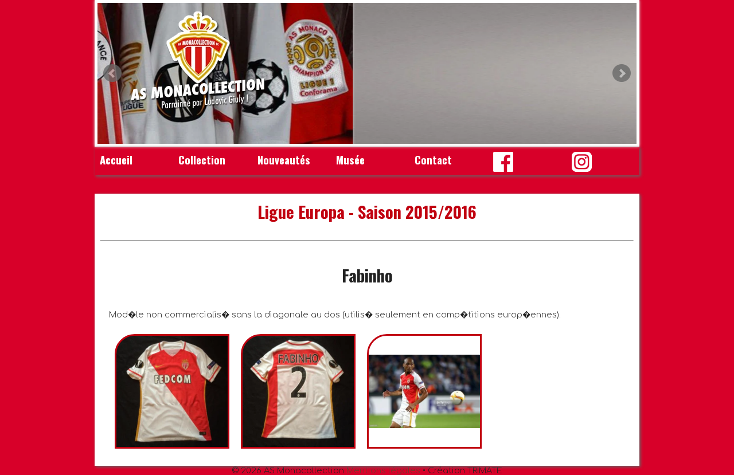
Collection (201, 159)
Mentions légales (383, 470)
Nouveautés (283, 159)
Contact (433, 159)
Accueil (116, 159)
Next (621, 73)
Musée (350, 159)
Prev (112, 73)
